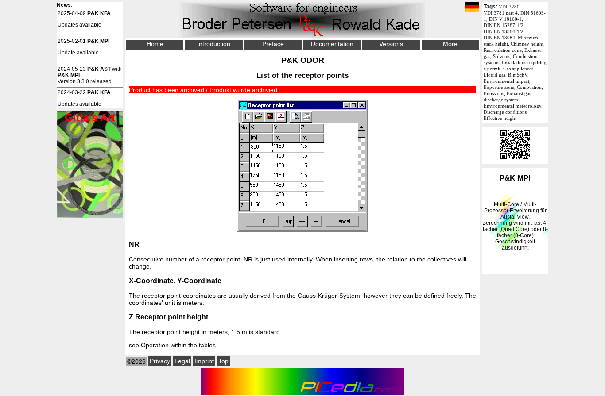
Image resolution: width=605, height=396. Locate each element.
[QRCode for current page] (515, 161)
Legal (182, 361)
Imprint (204, 361)
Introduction (213, 43)
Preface (273, 43)
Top (223, 361)
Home (155, 43)
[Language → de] (472, 7)
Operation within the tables (178, 345)
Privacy (160, 361)
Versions (391, 43)
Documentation (332, 43)
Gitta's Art (90, 117)
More (450, 43)
